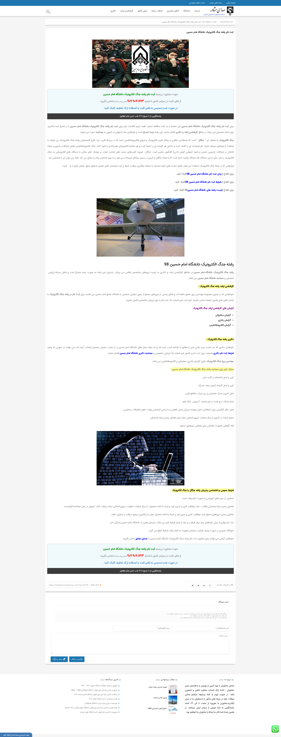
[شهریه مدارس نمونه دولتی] (172, 689)
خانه (215, 22)
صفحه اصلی (231, 3)
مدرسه (197, 11)
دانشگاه (186, 11)
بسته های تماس (215, 3)
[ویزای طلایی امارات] (172, 700)
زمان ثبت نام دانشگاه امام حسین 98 (204, 174)
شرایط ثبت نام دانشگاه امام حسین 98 (203, 182)
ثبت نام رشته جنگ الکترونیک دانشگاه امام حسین (210, 32)
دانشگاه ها (207, 22)
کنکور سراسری (173, 11)
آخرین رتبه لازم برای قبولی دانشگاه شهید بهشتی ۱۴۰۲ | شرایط (86, 707)
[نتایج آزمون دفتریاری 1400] (172, 710)
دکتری (113, 11)
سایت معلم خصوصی (197, 3)
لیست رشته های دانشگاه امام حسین (204, 190)
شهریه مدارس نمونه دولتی (157, 687)
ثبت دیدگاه (75, 659)
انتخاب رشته (156, 11)
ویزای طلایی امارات (160, 697)
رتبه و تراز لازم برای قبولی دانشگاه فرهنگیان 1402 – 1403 (91, 690)
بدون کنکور (142, 11)
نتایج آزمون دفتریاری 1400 (157, 708)
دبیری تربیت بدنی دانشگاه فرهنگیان (97, 703)
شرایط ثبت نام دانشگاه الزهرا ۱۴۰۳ (101, 698)
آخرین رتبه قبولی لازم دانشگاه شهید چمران (95, 712)
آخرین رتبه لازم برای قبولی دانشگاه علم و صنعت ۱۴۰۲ (92, 694)
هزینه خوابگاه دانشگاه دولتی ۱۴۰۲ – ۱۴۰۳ (95, 685)
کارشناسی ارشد (126, 11)
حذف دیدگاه (58, 659)
